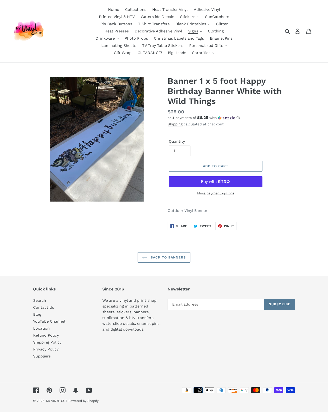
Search (39, 300)
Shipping (175, 124)
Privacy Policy (46, 349)
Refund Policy (46, 335)
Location (41, 328)
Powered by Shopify (83, 401)
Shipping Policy (47, 342)
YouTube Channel (49, 321)
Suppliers (42, 356)
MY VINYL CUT (56, 401)
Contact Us (43, 307)
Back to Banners (167, 257)
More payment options (215, 193)
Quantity (177, 141)
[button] (231, 117)
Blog (37, 314)
